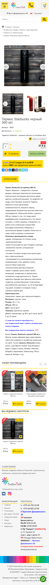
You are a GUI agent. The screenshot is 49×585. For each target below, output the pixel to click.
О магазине (8, 511)
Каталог (16, 27)
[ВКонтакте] (3, 170)
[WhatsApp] (19, 170)
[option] (13, 436)
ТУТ (36, 330)
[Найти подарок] (44, 19)
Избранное (8, 526)
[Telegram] (26, 170)
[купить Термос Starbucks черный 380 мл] (12, 428)
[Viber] (16, 170)
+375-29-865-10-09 (31, 509)
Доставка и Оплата (11, 514)
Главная (8, 27)
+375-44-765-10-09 (31, 505)
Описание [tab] (10, 179)
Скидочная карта (10, 517)
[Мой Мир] (9, 170)
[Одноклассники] (6, 170)
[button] (43, 67)
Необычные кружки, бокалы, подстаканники (21, 30)
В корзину (13, 153)
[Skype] (23, 170)
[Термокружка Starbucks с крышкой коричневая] (36, 381)
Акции (6, 520)
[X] (13, 170)
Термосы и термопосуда (13, 33)
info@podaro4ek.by (29, 549)
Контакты (7, 523)
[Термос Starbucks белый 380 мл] (12, 381)
